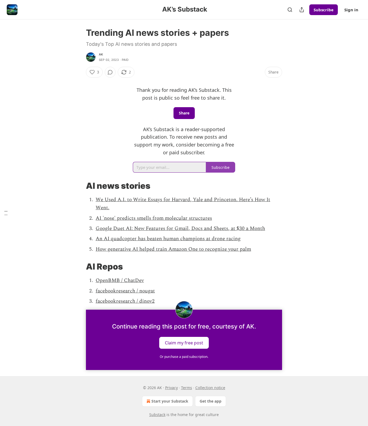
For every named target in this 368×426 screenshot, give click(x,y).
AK (101, 54)
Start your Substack (169, 401)
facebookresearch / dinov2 (125, 301)
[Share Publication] (301, 9)
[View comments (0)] (110, 72)
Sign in (351, 9)
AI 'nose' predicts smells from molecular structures (154, 218)
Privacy (171, 387)
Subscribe (324, 9)
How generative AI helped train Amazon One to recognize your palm (173, 249)
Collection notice (210, 387)
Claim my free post (184, 343)
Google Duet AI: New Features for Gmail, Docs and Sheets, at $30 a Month (180, 228)
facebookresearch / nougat (125, 291)
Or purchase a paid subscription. (184, 356)
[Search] (289, 9)
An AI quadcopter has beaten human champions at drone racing (168, 239)
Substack (157, 414)
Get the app (210, 401)
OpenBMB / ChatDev (120, 280)
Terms (186, 387)
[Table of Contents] (6, 213)
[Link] (78, 185)
